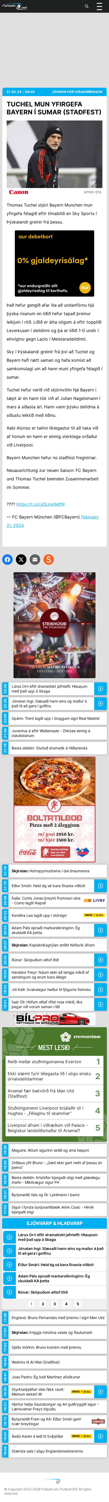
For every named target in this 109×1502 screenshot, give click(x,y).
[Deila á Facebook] (7, 559)
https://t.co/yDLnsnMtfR (40, 504)
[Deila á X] (21, 559)
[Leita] (86, 6)
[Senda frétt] (35, 559)
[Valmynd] (99, 6)
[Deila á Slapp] (48, 559)
